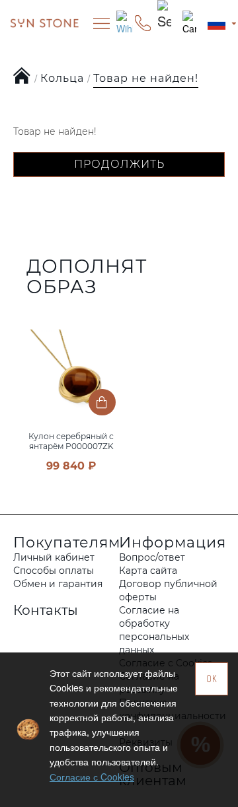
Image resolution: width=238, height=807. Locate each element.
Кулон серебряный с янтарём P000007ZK (71, 441)
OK (212, 678)
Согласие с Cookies (92, 776)
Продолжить (119, 164)
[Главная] (22, 76)
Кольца (62, 78)
